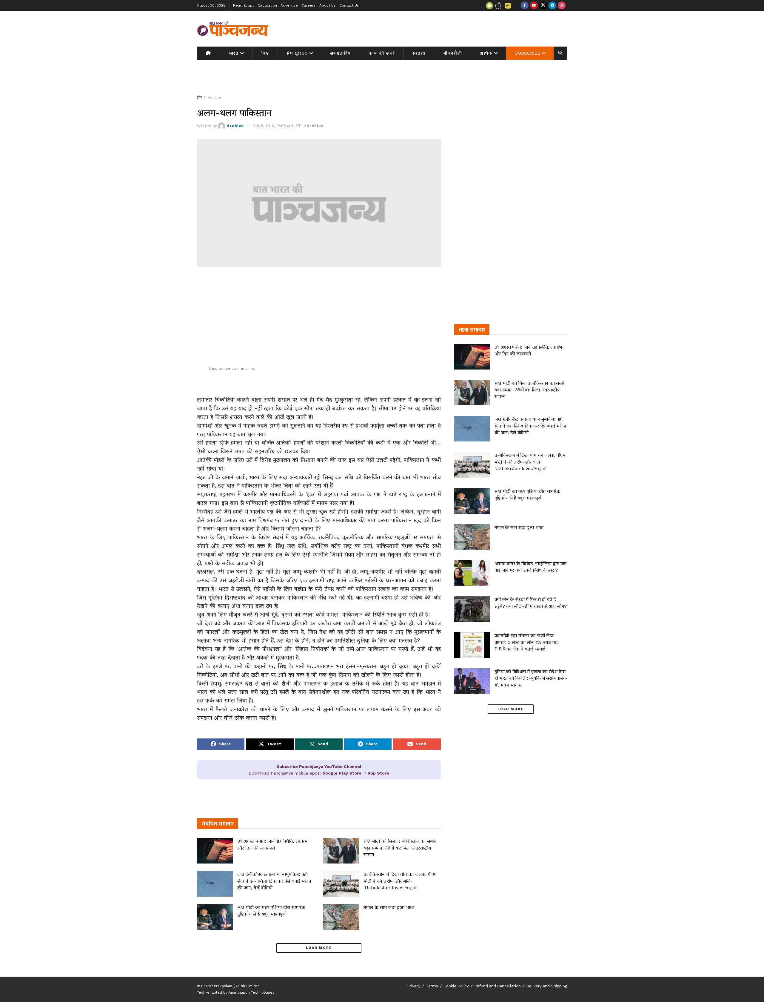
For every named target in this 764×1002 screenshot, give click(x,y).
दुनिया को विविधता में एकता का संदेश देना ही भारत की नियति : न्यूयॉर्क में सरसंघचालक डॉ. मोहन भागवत (531, 678)
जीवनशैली (452, 53)
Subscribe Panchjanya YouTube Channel (318, 766)
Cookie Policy (456, 986)
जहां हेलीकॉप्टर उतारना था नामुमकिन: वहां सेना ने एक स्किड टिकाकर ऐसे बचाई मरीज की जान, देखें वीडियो (274, 880)
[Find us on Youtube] (534, 5)
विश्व (265, 53)
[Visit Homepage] (233, 29)
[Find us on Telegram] (552, 5)
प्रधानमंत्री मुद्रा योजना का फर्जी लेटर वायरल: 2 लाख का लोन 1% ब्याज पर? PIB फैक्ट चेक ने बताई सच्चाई (527, 642)
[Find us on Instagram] (562, 5)
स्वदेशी (418, 53)
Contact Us (349, 5)
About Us (327, 5)
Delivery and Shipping (546, 986)
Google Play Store (341, 773)
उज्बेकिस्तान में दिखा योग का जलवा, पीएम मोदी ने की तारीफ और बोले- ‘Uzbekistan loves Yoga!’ (400, 880)
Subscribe (527, 53)
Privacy (413, 986)
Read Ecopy (243, 5)
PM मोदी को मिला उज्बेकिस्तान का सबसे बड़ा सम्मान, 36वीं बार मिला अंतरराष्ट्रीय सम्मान (399, 847)
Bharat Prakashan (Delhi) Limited (230, 986)
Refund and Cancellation (497, 986)
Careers (308, 5)
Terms (432, 986)
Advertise (289, 5)
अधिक (486, 53)
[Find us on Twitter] (543, 5)
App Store (378, 773)
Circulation (267, 5)
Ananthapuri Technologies (252, 992)
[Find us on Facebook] (525, 5)
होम (199, 97)
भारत (233, 53)
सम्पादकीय (340, 53)
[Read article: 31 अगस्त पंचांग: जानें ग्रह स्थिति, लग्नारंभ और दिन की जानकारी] (215, 851)
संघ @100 (297, 53)
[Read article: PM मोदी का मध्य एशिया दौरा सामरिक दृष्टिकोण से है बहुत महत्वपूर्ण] (215, 917)
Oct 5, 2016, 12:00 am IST (277, 126)
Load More (319, 948)
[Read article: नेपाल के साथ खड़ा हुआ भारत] (341, 917)
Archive (214, 97)
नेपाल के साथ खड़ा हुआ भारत (388, 907)
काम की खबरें (382, 53)
